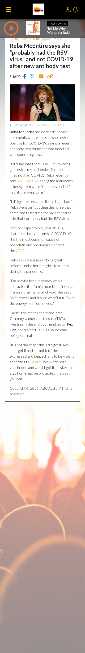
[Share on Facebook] (26, 77)
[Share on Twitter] (33, 77)
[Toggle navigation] (8, 9)
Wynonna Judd (58, 32)
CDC (20, 250)
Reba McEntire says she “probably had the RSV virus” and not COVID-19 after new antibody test (41, 55)
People (35, 362)
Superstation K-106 (27, 38)
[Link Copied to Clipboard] (49, 77)
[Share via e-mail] (41, 77)
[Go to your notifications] (76, 9)
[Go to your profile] (69, 9)
